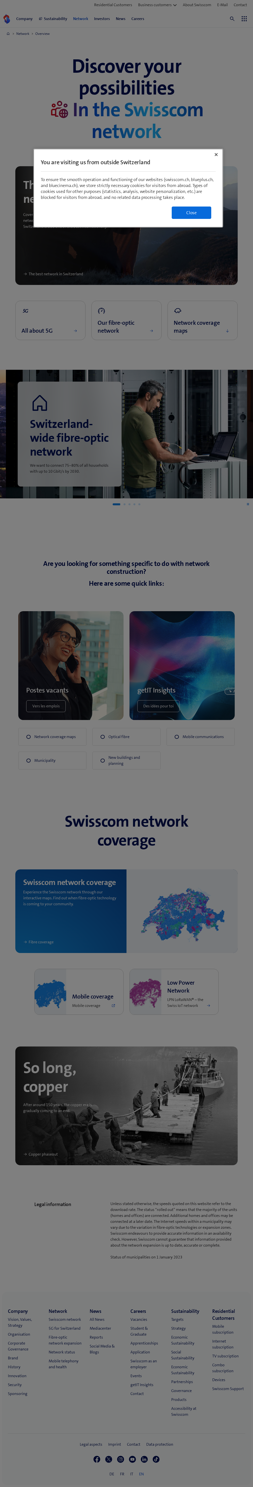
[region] (128, 188)
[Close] (216, 154)
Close (191, 213)
